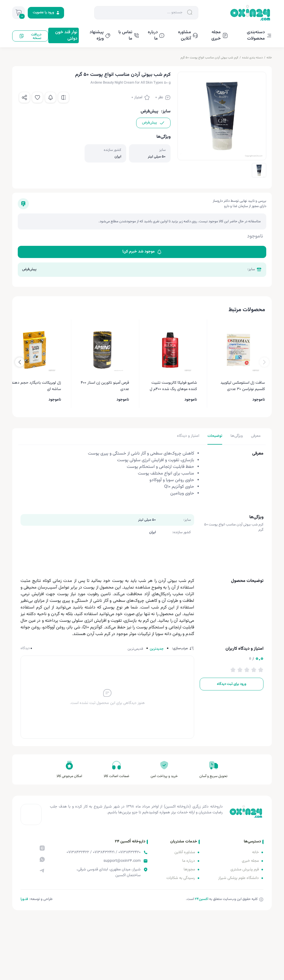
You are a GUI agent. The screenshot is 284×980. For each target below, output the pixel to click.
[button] (19, 362)
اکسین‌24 (201, 899)
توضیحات (214, 436)
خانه (269, 58)
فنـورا (24, 899)
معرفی (256, 436)
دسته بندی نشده (252, 58)
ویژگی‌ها (236, 436)
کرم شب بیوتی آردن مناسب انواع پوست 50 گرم (209, 58)
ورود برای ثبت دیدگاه (231, 684)
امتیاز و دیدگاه (188, 436)
